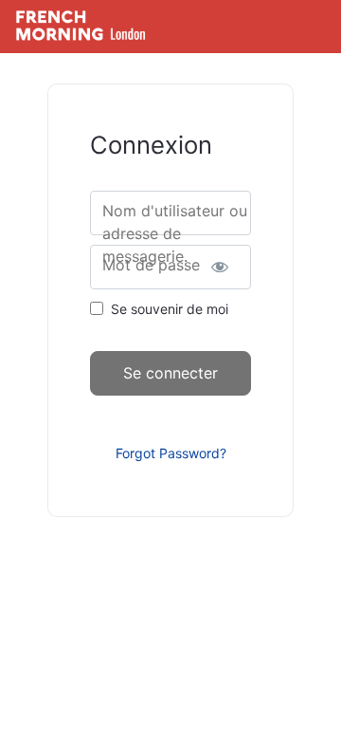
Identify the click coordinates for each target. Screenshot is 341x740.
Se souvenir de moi (169, 309)
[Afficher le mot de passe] (220, 267)
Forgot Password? (171, 453)
